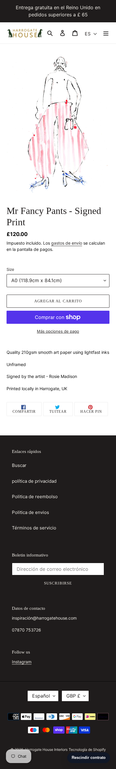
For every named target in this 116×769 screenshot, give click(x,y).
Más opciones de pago (58, 331)
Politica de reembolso (35, 496)
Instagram (22, 661)
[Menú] (106, 32)
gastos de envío (66, 243)
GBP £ (73, 696)
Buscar (19, 465)
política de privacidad (34, 481)
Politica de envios (30, 512)
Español (41, 696)
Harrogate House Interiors (46, 749)
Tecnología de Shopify (87, 749)
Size (10, 269)
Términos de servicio (34, 528)
